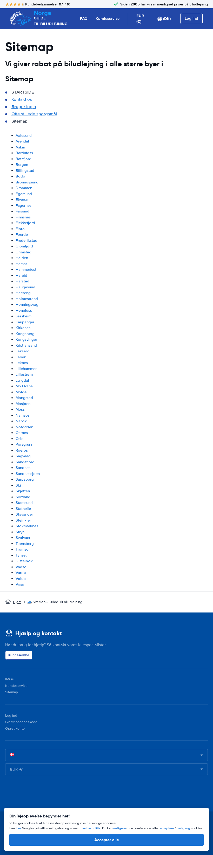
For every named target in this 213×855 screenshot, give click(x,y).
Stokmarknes (27, 526)
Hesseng (23, 292)
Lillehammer (26, 368)
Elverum (22, 199)
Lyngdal (22, 380)
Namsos (23, 415)
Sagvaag (23, 456)
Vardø (21, 572)
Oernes (22, 432)
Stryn (20, 532)
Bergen (22, 164)
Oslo (20, 438)
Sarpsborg (25, 479)
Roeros (22, 450)
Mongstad (24, 397)
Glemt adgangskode (21, 722)
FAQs (9, 679)
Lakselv (22, 351)
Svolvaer (23, 537)
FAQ (83, 19)
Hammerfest (26, 269)
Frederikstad (26, 240)
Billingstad (25, 170)
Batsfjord (23, 158)
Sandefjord (25, 462)
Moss (20, 409)
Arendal (22, 141)
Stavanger (24, 514)
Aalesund (24, 135)
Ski (18, 485)
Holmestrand (27, 298)
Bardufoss (24, 153)
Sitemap (11, 692)
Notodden (24, 427)
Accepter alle (106, 840)
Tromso (22, 549)
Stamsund (24, 502)
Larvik (21, 357)
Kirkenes (23, 327)
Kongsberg (25, 333)
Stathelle (23, 508)
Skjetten (23, 491)
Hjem (17, 602)
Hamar (21, 263)
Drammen (24, 188)
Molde (21, 392)
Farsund (22, 211)
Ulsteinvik (24, 561)
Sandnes (23, 467)
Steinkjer (23, 520)
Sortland (23, 497)
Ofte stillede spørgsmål (34, 114)
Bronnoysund (27, 182)
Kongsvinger (26, 339)
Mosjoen (23, 403)
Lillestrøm (24, 374)
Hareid (21, 275)
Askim (21, 147)
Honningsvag (27, 304)
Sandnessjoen (28, 473)
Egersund (24, 193)
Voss (20, 584)
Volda (21, 578)
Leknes (22, 362)
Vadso (21, 567)
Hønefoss (24, 310)
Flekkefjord (25, 222)
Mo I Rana (24, 386)
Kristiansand (26, 345)
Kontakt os (21, 99)
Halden (22, 257)
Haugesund (25, 287)
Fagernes (23, 205)
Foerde (22, 234)
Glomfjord (24, 246)
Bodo (20, 176)
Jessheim (23, 316)
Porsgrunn (24, 444)
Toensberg (25, 543)
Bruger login (23, 106)
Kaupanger (25, 322)
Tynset (21, 555)
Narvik (21, 421)
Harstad (22, 281)
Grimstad (23, 252)
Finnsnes (23, 217)
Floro (20, 228)
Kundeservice (107, 19)
